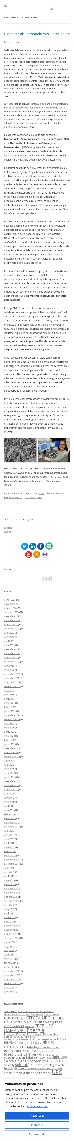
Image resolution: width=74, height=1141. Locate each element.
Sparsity (9, 1065)
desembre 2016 (12, 859)
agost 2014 (9, 942)
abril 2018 (9, 806)
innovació (15, 1046)
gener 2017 (10, 855)
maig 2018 (9, 801)
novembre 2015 (12, 892)
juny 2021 (9, 694)
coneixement (14, 1026)
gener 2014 (10, 966)
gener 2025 (10, 599)
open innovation (14, 1058)
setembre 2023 (12, 628)
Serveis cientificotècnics (25, 1060)
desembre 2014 (12, 925)
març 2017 (9, 847)
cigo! (22, 1018)
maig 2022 (9, 669)
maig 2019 (9, 768)
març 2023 (9, 645)
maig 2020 (9, 727)
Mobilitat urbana (47, 1054)
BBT (6, 497)
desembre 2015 (12, 888)
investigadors (39, 1050)
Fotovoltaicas (12, 1037)
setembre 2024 (12, 612)
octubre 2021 (11, 682)
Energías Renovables (44, 1034)
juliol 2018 (9, 793)
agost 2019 (9, 760)
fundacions (28, 1037)
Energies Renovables (17, 1034)
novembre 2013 (12, 975)
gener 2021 (10, 711)
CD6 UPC (11, 1018)
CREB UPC (44, 1025)
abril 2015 (9, 913)
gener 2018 (10, 818)
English (8, 531)
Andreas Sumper (17, 1014)
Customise (37, 1125)
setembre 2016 (12, 863)
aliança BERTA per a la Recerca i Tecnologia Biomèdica (29, 1011)
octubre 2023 (11, 624)
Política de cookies (37, 1106)
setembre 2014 (12, 938)
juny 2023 (9, 636)
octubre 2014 (11, 933)
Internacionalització (16, 1051)
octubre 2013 (11, 979)
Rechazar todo (37, 1134)
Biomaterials (15, 497)
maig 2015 (9, 909)
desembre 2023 (12, 616)
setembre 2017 (12, 826)
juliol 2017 (9, 830)
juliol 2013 (9, 987)
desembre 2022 (12, 649)
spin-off (21, 1064)
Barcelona (37, 1014)
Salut (29, 1057)
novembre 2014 (12, 929)
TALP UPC (35, 1065)
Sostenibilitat (54, 1061)
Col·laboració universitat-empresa (33, 1021)
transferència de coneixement (27, 1073)
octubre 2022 (11, 657)
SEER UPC (59, 1057)
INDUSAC (10, 1042)
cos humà (29, 1026)
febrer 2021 (10, 707)
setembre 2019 (12, 756)
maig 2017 (9, 839)
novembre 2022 (12, 653)
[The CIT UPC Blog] (5, 6)
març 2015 (9, 917)
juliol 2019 (9, 764)
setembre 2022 (12, 661)
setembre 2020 (12, 719)
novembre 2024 (12, 603)
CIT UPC (58, 1018)
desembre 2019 (12, 748)
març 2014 (9, 958)
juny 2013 (9, 991)
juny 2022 (9, 665)
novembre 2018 (12, 785)
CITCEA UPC (38, 1018)
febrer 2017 (10, 851)
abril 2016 (9, 876)
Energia (35, 1030)
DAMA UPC (15, 1030)
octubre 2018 (11, 789)
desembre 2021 (12, 674)
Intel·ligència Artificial (43, 1047)
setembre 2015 (12, 900)
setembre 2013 (12, 983)
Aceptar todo (37, 1115)
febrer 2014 (10, 962)
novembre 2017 (12, 822)
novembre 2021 (12, 678)
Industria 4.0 (24, 1042)
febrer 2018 (10, 814)
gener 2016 (10, 884)
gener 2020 (10, 744)
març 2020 (9, 735)
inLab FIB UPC (43, 1042)
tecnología (10, 1068)
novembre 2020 (12, 715)
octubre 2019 (11, 752)
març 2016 (9, 880)
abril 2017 (9, 843)
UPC (57, 1072)
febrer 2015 (10, 921)
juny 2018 (9, 797)
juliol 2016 (9, 867)
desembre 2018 (12, 781)
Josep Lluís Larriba (20, 1054)
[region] (37, 1110)
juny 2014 (9, 946)
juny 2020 (9, 723)
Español (8, 527)
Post (41, 493)
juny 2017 (9, 834)
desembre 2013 (12, 971)
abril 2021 (9, 698)
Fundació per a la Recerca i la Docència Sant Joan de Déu (30, 1040)
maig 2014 (9, 950)
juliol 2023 (9, 632)
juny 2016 (9, 872)
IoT (53, 1051)
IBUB (64, 1040)
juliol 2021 (9, 690)
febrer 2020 (10, 740)
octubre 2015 (11, 896)
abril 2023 (9, 641)
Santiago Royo (43, 1058)
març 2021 (9, 702)
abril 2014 (9, 954)
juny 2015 (9, 905)
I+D (59, 1039)
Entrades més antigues (18, 519)
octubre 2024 (11, 608)
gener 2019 (10, 777)
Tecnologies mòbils (54, 1065)
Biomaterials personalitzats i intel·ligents (37, 33)
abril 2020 (9, 731)
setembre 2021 (12, 686)
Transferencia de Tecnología (40, 1068)
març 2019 (9, 773)
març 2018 (9, 810)
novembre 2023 (12, 620)
